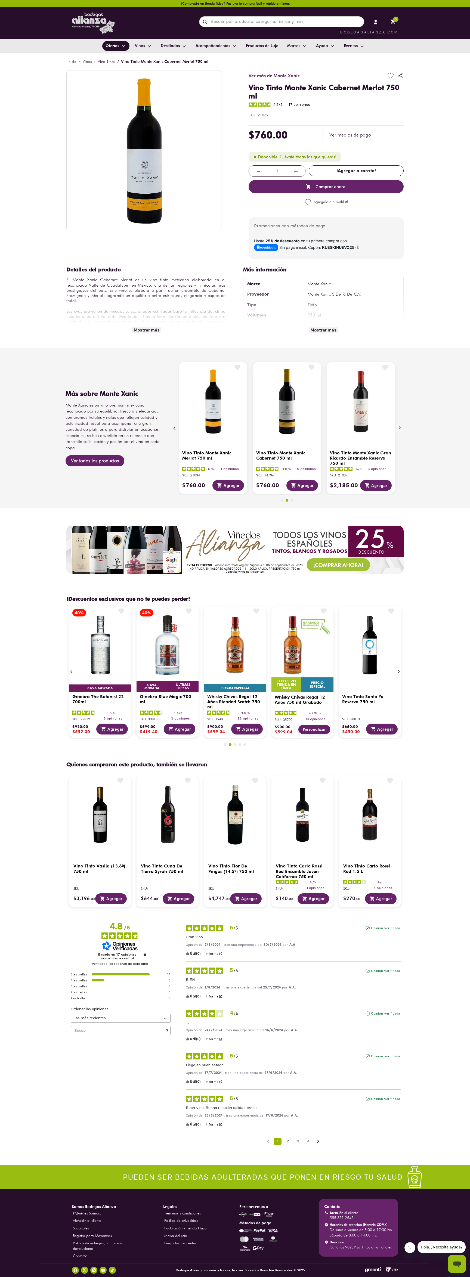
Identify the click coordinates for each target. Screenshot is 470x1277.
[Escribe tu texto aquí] (235, 1177)
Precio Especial (235, 688)
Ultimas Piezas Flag (183, 686)
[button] (350, 135)
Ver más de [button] (274, 75)
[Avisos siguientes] (318, 1142)
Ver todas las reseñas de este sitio (120, 963)
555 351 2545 (342, 1218)
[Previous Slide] (175, 428)
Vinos (87, 61)
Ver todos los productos (95, 460)
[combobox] (281, 21)
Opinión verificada (385, 928)
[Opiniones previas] (268, 1141)
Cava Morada (100, 688)
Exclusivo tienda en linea (286, 684)
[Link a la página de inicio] (72, 61)
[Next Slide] (399, 428)
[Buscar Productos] (206, 22)
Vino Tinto (106, 61)
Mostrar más (147, 330)
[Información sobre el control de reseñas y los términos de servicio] (145, 955)
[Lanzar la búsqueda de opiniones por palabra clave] (167, 1030)
